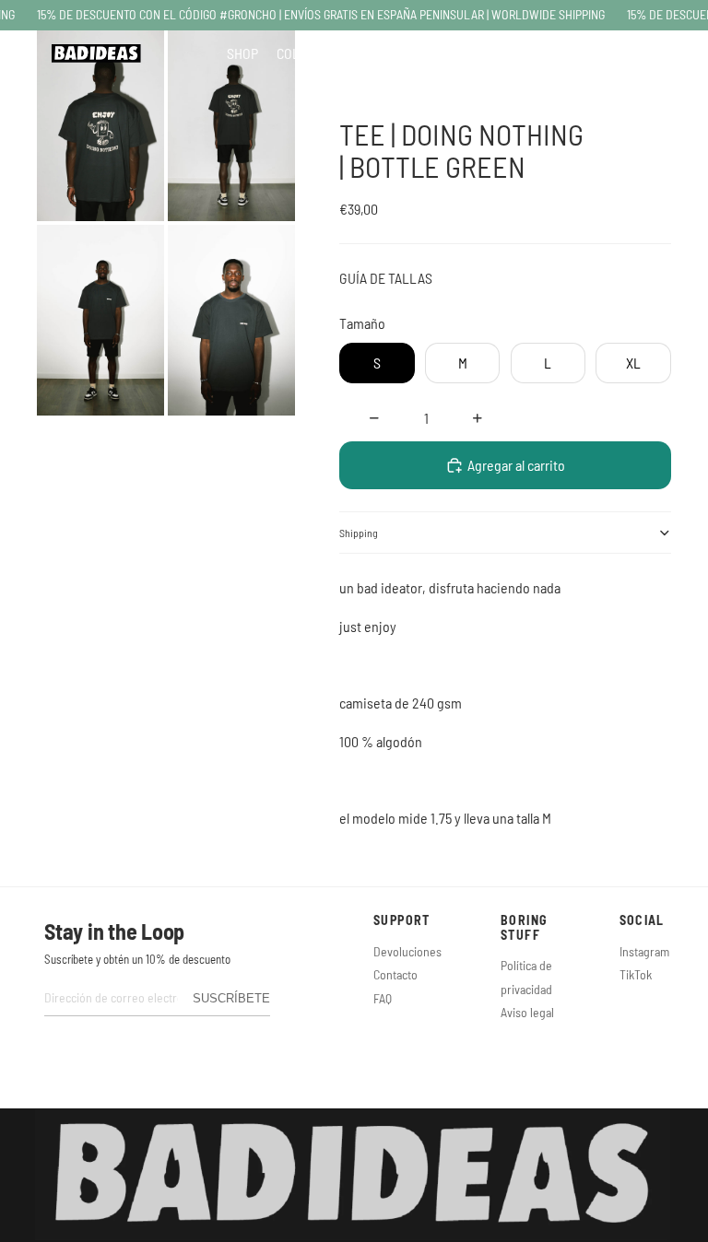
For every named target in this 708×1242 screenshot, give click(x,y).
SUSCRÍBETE (231, 998)
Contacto (395, 974)
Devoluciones (407, 951)
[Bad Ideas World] (96, 53)
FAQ (382, 998)
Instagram (644, 951)
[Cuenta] (618, 53)
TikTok (636, 974)
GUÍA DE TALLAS (385, 278)
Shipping (358, 532)
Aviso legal (527, 1012)
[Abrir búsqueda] (588, 53)
